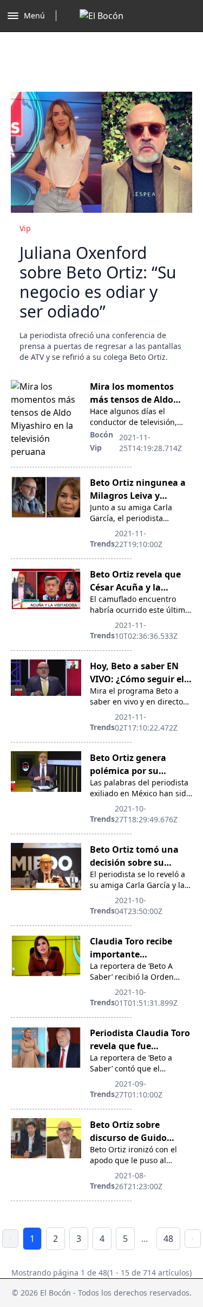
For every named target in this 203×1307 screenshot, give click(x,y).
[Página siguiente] (193, 1238)
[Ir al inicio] (101, 15)
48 (168, 1239)
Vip (25, 228)
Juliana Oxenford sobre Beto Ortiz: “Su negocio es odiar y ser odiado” (97, 282)
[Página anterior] (10, 1238)
